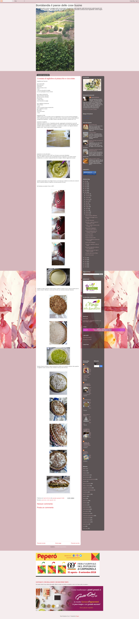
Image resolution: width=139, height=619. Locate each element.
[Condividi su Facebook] (72, 498)
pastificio (85, 502)
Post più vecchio (75, 543)
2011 (86, 263)
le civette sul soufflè (87, 339)
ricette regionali (50, 500)
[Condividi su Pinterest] (73, 498)
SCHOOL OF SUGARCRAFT (86, 443)
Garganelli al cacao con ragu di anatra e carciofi (91, 251)
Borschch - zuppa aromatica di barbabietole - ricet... (91, 223)
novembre (88, 195)
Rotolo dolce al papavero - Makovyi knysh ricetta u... (91, 229)
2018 (86, 186)
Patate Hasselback (89, 235)
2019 (86, 185)
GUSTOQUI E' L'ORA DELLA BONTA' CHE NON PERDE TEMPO (92, 321)
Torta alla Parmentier (89, 220)
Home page (58, 543)
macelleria (85, 492)
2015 (86, 192)
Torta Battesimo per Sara (90, 435)
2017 (86, 188)
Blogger (77, 616)
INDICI (84, 468)
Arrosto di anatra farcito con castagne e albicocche (91, 231)
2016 (86, 190)
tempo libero (85, 524)
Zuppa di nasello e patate (94, 158)
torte (55, 500)
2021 (86, 181)
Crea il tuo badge (86, 118)
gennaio (87, 214)
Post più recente (41, 543)
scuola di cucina (86, 517)
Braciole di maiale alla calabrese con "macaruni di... (92, 248)
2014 (86, 257)
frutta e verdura (86, 485)
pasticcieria (43, 500)
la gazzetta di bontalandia (88, 490)
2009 (86, 266)
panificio (85, 496)
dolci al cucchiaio (86, 483)
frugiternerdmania (95, 97)
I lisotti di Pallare (92, 132)
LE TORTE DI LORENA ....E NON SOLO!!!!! (86, 430)
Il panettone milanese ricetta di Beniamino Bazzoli (95, 150)
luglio (87, 203)
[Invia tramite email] (68, 498)
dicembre (88, 193)
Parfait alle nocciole (89, 255)
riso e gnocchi (86, 511)
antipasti (85, 472)
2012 (86, 261)
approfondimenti (86, 475)
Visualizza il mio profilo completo (90, 109)
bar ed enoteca (86, 477)
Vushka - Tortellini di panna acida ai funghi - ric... (92, 226)
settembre (88, 199)
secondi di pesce (86, 522)
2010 (86, 265)
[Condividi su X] (70, 498)
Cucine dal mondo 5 (87, 337)
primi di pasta (86, 507)
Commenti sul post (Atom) (60, 546)
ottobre (87, 197)
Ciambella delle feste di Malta (91, 253)
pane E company (86, 494)
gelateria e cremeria (87, 487)
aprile (87, 208)
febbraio (87, 212)
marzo (87, 210)
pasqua (84, 498)
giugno (87, 204)
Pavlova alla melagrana (90, 242)
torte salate (85, 528)
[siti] (89, 174)
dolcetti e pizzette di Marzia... (85, 453)
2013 (86, 259)
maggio (87, 206)
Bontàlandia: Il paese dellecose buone (87, 385)
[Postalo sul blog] (69, 498)
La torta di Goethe (89, 234)
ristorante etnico (86, 513)
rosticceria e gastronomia (88, 515)
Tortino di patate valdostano (91, 215)
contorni (84, 481)
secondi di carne (86, 519)
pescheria (85, 504)
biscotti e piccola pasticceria (89, 479)
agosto (87, 201)
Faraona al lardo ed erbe (90, 237)
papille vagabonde (85, 366)
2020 (86, 183)
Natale (84, 470)
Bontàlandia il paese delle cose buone (59, 5)
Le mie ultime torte (93, 124)
